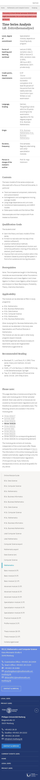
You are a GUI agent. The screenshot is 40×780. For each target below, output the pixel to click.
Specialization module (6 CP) (14, 607)
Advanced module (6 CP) (13, 592)
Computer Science (10, 560)
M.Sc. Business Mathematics (25, 131)
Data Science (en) (10, 555)
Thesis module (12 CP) (12, 637)
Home (3, 8)
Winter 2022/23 (9, 434)
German (35, 3)
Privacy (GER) (6, 703)
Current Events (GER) (11, 754)
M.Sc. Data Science (10, 507)
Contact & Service (11, 746)
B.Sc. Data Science (10, 481)
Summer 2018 (9, 418)
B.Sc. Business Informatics (13, 497)
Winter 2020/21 (9, 426)
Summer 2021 (9, 429)
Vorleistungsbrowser (11, 642)
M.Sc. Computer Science (12, 512)
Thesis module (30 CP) (12, 631)
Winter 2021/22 (9, 431)
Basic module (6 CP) (11, 570)
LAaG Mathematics (10, 539)
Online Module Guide (11, 475)
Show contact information (36, 710)
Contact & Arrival (11, 689)
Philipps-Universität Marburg (10, 710)
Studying (34, 8)
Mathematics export (11, 549)
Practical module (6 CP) (12, 618)
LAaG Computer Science (12, 533)
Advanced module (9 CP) (13, 597)
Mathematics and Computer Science (18, 8)
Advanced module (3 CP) (13, 586)
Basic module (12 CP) (11, 581)
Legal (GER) (5, 699)
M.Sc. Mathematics (10, 518)
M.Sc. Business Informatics (13, 523)
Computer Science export (13, 544)
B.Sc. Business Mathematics (14, 502)
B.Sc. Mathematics (10, 491)
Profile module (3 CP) (11, 623)
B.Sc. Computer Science (12, 486)
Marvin (34, 449)
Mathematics (9, 565)
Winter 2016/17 (9, 416)
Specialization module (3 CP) (14, 602)
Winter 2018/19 (9, 421)
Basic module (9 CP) (11, 576)
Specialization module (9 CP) (14, 613)
